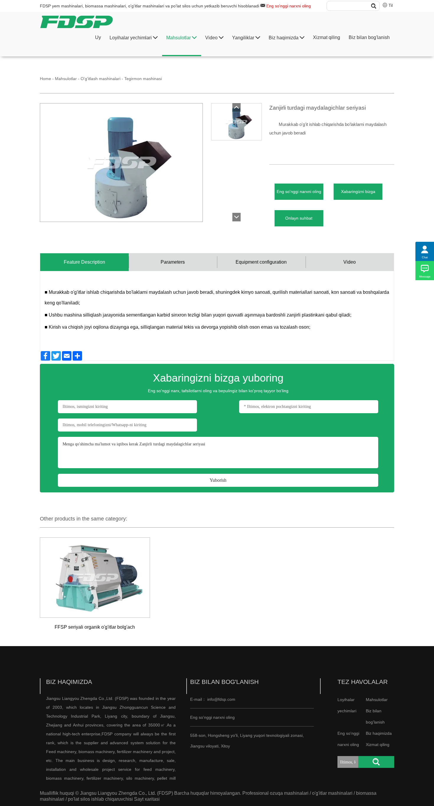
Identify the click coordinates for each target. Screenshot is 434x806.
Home (45, 78)
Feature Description (84, 262)
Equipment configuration (261, 262)
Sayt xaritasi (147, 799)
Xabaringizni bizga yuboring (358, 194)
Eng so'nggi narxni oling (288, 6)
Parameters (173, 262)
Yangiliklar (243, 37)
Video (212, 37)
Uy (98, 37)
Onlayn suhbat (298, 218)
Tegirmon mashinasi (143, 78)
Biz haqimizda (284, 37)
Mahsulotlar (179, 37)
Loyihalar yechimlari (131, 37)
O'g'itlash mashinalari (100, 78)
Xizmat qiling (326, 37)
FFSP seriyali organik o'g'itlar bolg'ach (95, 627)
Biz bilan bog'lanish (369, 37)
